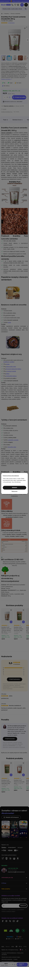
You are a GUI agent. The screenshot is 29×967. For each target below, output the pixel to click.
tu (19, 482)
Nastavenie (14, 491)
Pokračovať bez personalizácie (11, 475)
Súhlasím (14, 487)
